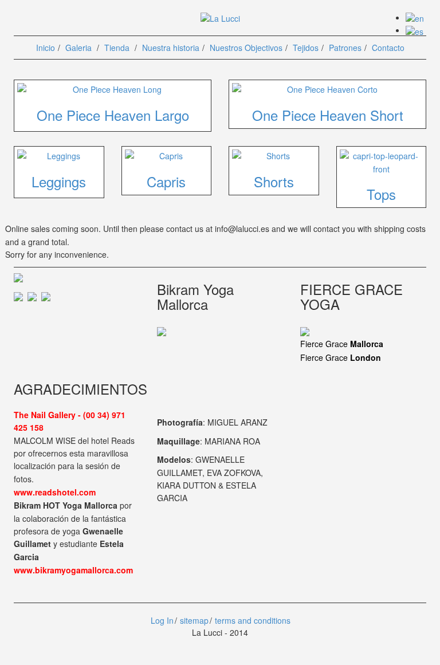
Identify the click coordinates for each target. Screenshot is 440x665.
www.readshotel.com (55, 492)
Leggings (59, 181)
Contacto (388, 47)
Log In (161, 620)
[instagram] (45, 295)
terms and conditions (252, 620)
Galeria (78, 47)
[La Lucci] (220, 17)
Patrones (345, 47)
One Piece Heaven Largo (113, 115)
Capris (166, 181)
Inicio (45, 47)
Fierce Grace (341, 343)
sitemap (194, 620)
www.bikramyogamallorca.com (73, 570)
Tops (381, 194)
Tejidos (306, 47)
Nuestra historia (170, 47)
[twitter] (34, 295)
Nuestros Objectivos (246, 47)
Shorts (274, 181)
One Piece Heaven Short (327, 115)
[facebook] (21, 295)
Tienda (116, 47)
